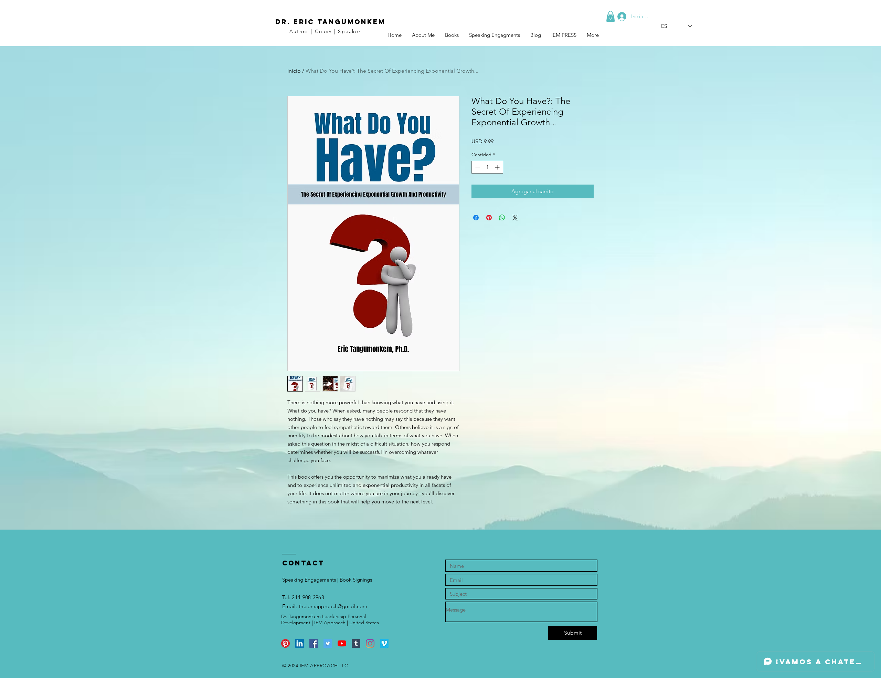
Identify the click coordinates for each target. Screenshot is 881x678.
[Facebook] (313, 643)
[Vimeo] (384, 643)
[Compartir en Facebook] (476, 217)
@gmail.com (352, 606)
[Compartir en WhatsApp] (502, 217)
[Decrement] (477, 167)
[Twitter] (327, 643)
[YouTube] (342, 643)
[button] (610, 16)
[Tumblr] (356, 643)
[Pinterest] (285, 643)
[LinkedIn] (299, 643)
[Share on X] (515, 217)
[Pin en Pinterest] (489, 217)
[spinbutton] (487, 167)
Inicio (294, 70)
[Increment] (497, 167)
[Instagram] (370, 643)
